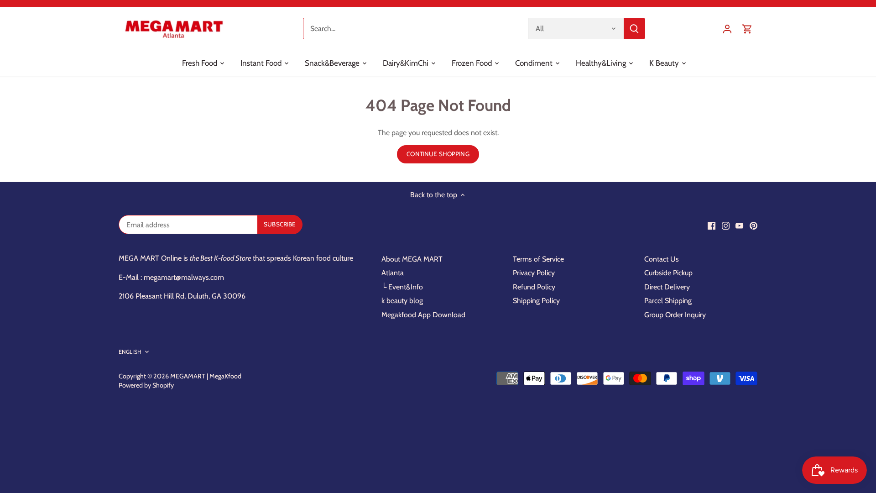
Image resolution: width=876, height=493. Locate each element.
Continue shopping (438, 153)
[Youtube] (739, 225)
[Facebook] (711, 225)
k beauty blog (402, 300)
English (130, 351)
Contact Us (661, 259)
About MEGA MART (412, 259)
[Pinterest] (753, 225)
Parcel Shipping (668, 300)
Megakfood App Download (423, 314)
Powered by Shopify (146, 385)
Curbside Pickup (668, 272)
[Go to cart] (747, 28)
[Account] (727, 28)
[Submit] (634, 28)
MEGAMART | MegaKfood (205, 376)
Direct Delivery (667, 287)
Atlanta (392, 272)
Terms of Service (538, 259)
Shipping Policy (536, 300)
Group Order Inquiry (675, 314)
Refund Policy (534, 287)
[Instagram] (726, 225)
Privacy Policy (534, 272)
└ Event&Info (402, 287)
